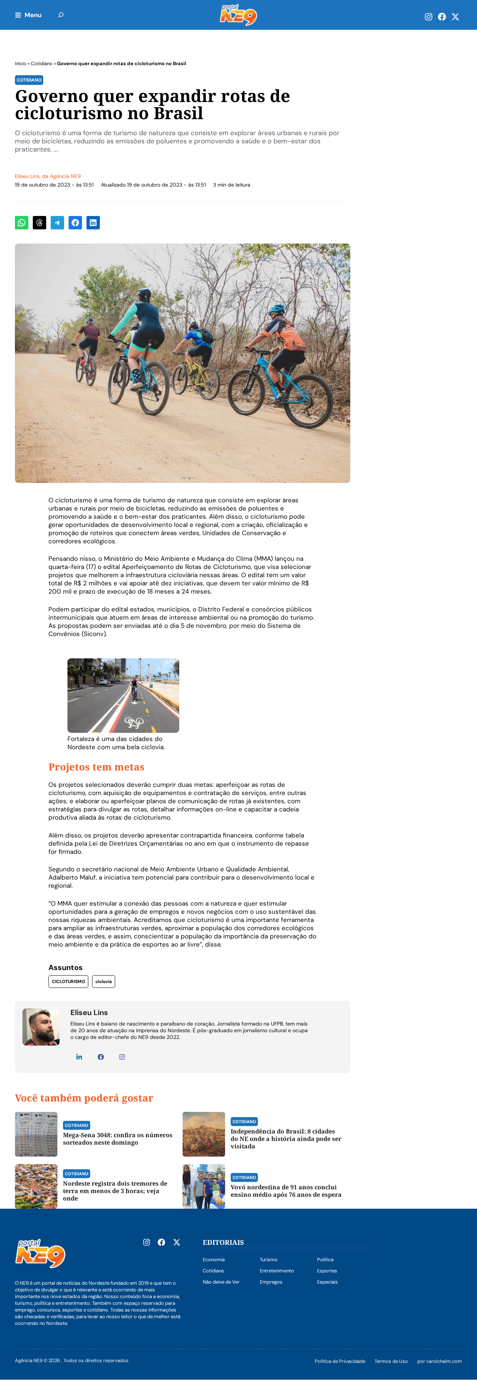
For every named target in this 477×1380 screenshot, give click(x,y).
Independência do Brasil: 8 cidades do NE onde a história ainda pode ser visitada (286, 1138)
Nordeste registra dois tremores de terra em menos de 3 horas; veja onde (115, 1190)
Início (20, 63)
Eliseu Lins (27, 176)
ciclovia (103, 982)
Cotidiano (42, 63)
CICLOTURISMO (68, 982)
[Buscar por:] (61, 15)
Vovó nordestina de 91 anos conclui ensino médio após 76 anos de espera (286, 1191)
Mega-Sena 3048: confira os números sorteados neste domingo (118, 1139)
